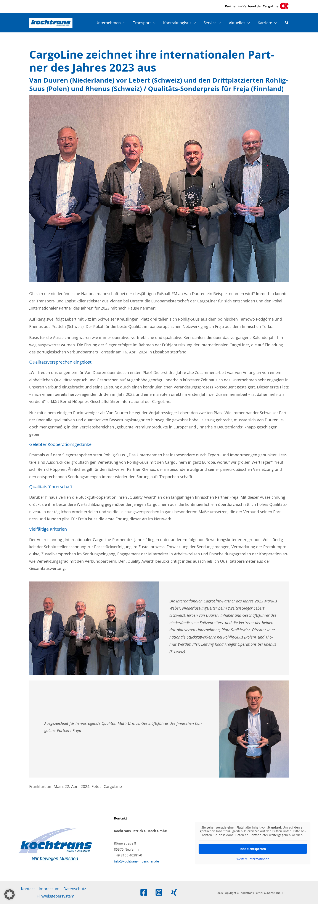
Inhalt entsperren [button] (253, 849)
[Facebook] (144, 892)
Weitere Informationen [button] (252, 859)
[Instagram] (159, 892)
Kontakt (28, 888)
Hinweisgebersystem (55, 896)
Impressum (49, 888)
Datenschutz (74, 888)
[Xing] (174, 892)
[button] (123, 22)
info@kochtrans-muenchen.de (136, 861)
